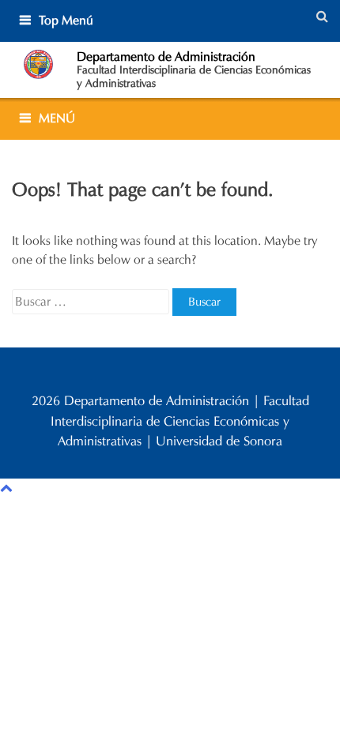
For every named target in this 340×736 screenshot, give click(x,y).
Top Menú (66, 20)
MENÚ (57, 118)
